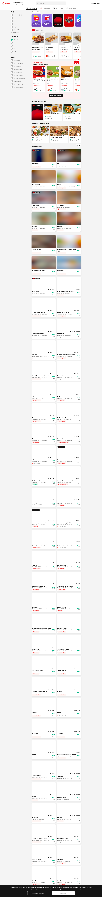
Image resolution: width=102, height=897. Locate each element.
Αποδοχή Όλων (63, 893)
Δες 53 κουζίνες (15, 32)
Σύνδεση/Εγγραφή (95, 3)
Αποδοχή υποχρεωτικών (82, 889)
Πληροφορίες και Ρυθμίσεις (38, 893)
